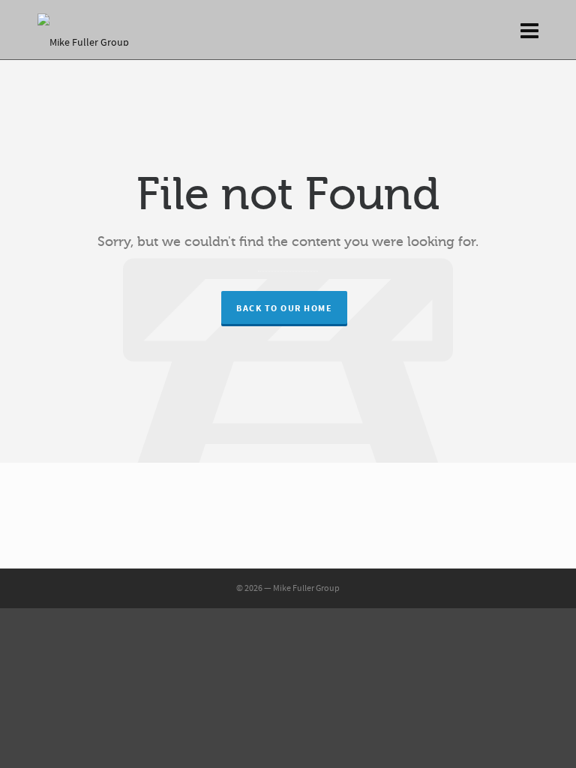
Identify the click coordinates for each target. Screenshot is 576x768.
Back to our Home (284, 308)
